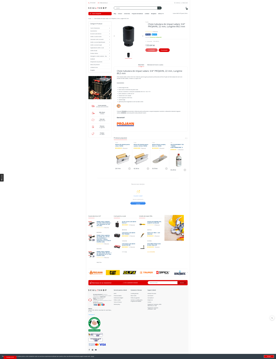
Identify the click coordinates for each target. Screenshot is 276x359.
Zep (171, 142)
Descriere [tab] (141, 65)
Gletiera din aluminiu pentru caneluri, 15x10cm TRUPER (141, 145)
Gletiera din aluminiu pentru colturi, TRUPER (122, 145)
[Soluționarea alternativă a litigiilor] (95, 334)
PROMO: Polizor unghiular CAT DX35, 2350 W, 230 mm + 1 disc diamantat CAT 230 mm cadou (104, 223)
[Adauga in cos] (129, 168)
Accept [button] (269, 356)
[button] (272, 318)
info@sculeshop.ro (100, 298)
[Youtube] (96, 350)
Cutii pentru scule (120, 216)
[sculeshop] (100, 8)
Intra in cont (185, 2)
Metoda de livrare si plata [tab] (155, 65)
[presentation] (185, 138)
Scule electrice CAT (94, 216)
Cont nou (178, 2)
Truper (116, 142)
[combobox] (137, 8)
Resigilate (92, 70)
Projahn (147, 22)
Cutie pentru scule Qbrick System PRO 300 (128, 244)
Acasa (89, 18)
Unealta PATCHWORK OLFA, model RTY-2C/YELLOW (154, 222)
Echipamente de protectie (96, 61)
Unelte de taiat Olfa (145, 216)
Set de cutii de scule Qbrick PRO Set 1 (129, 222)
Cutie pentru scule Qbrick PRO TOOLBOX (128, 233)
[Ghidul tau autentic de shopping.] (91, 314)
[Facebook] (89, 350)
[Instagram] (92, 350)
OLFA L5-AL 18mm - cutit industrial (153, 233)
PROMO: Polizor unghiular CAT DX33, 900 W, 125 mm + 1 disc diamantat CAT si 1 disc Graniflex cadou (104, 253)
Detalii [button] (92, 356)
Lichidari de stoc (94, 67)
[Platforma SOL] (95, 339)
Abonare (182, 282)
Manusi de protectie (95, 64)
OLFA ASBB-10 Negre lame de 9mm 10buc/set (154, 244)
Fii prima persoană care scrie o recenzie (138, 203)
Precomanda (164, 50)
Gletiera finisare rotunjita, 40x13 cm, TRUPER (159, 145)
